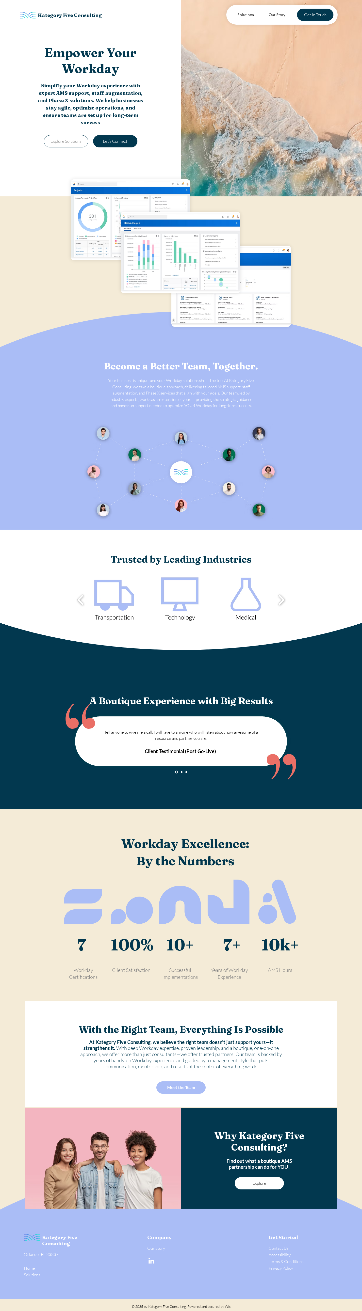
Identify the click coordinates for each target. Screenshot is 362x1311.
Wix (227, 1306)
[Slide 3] (186, 772)
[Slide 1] (176, 772)
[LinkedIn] (151, 1261)
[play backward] (80, 599)
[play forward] (281, 599)
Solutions (32, 1274)
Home (29, 1268)
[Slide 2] (181, 772)
